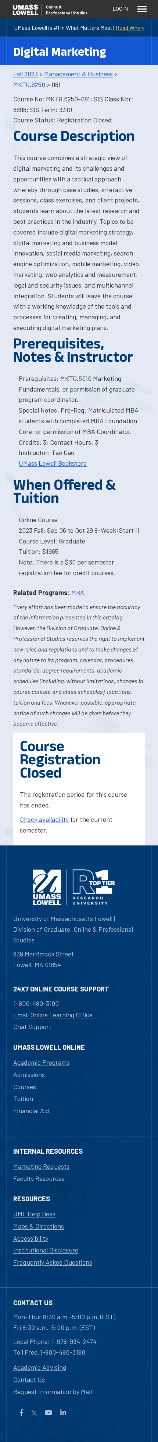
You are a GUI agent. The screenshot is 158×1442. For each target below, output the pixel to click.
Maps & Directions (38, 1226)
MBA (77, 592)
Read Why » (130, 27)
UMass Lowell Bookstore (53, 463)
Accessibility (30, 1238)
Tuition (23, 1098)
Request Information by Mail (52, 1391)
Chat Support (32, 1026)
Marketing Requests (41, 1166)
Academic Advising (39, 1367)
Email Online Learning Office (53, 1015)
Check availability (44, 819)
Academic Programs (41, 1062)
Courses (24, 1087)
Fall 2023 (25, 74)
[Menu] (141, 9)
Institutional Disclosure (45, 1250)
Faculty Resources (39, 1178)
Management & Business (78, 74)
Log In (120, 9)
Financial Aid (31, 1110)
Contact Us (29, 1379)
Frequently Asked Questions (52, 1262)
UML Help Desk (34, 1214)
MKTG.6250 (29, 84)
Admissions (29, 1074)
